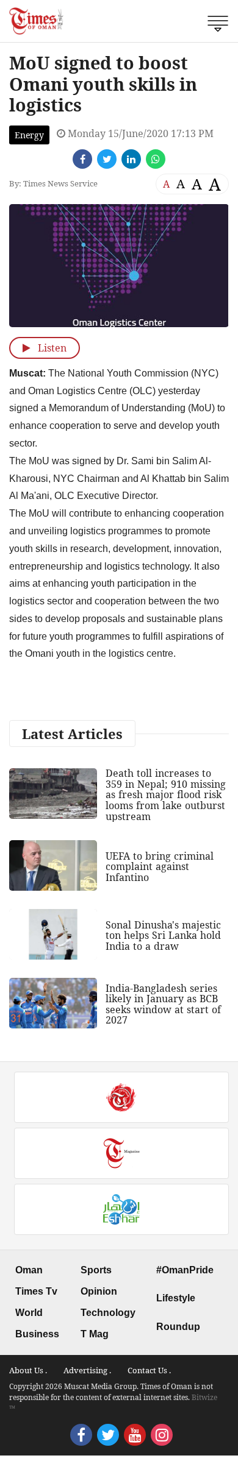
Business (37, 1334)
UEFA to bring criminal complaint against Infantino (160, 866)
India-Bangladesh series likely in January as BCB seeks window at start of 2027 (163, 1004)
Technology (108, 1312)
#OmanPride (185, 1270)
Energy (29, 135)
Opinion (99, 1291)
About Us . (28, 1370)
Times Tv (36, 1291)
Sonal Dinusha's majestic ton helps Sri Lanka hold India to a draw (163, 935)
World (29, 1312)
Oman (29, 1270)
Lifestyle (175, 1298)
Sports (96, 1270)
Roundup (178, 1326)
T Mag (95, 1334)
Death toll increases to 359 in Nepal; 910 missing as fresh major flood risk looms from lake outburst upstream (166, 794)
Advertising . (87, 1370)
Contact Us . (149, 1370)
